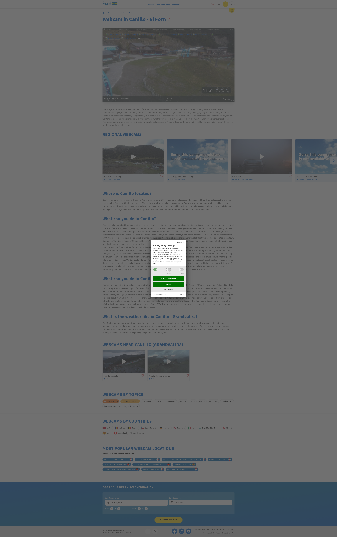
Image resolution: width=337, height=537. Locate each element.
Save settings (168, 289)
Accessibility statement (159, 294)
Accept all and (168, 278)
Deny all (168, 284)
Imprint (182, 294)
